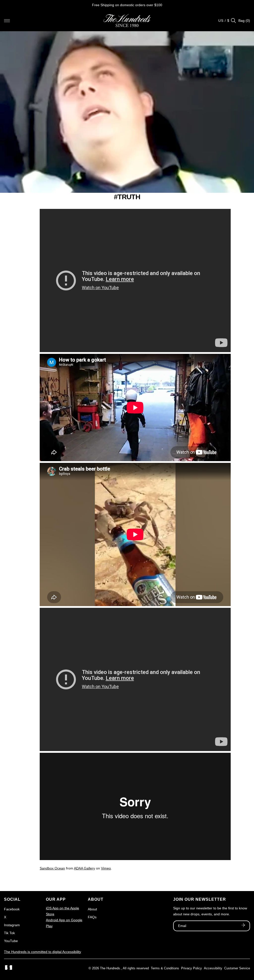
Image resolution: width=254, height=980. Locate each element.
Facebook (12, 909)
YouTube (11, 941)
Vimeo (106, 868)
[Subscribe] (243, 925)
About (92, 909)
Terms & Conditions (165, 968)
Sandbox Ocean (52, 868)
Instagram (12, 925)
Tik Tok (9, 933)
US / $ (223, 21)
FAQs (92, 917)
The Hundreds (110, 968)
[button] (7, 21)
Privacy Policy (191, 968)
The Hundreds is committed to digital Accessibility (42, 952)
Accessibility (213, 968)
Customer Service (237, 968)
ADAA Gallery (84, 868)
